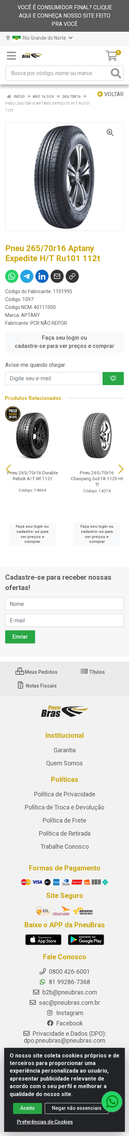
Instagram (69, 1013)
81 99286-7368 (68, 982)
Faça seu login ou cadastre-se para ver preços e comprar (64, 341)
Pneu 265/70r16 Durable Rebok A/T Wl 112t (32, 475)
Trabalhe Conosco (65, 846)
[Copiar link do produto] (72, 276)
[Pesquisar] (116, 73)
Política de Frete (64, 820)
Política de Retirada (64, 833)
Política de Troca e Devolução (64, 807)
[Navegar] (8, 469)
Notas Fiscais (41, 686)
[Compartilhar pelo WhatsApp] (11, 276)
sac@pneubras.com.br (68, 1002)
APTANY (30, 315)
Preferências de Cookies (45, 1122)
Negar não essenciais (76, 1108)
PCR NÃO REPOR (48, 323)
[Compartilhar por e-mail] (57, 276)
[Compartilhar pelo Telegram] (26, 276)
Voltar (113, 94)
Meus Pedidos (40, 672)
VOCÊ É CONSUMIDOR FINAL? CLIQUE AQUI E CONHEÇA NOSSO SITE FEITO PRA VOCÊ (65, 15)
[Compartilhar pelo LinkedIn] (42, 276)
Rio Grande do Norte (44, 38)
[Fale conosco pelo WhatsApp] (111, 1101)
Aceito (27, 1108)
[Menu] (11, 56)
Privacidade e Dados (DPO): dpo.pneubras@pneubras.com (65, 1037)
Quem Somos (64, 763)
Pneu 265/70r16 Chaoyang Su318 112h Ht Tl (97, 478)
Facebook (69, 1023)
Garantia (65, 750)
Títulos (96, 672)
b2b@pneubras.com (69, 992)
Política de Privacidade (64, 794)
